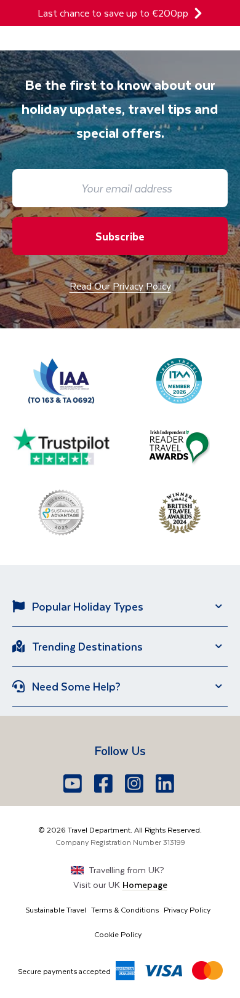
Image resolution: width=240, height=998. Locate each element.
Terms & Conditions (125, 909)
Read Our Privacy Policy (120, 285)
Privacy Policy (187, 909)
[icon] (198, 13)
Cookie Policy (118, 934)
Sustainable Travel (55, 909)
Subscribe (120, 236)
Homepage (144, 884)
